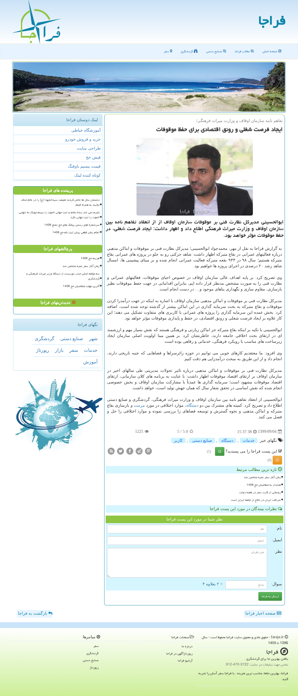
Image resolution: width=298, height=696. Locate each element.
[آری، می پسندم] (219, 451)
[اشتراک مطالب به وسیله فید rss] (111, 451)
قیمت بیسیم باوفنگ (84, 166)
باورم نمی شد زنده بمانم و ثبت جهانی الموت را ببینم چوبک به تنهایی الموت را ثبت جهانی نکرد (59, 214)
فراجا (272, 20)
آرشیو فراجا (185, 660)
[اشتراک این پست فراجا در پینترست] (148, 451)
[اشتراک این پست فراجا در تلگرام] (139, 451)
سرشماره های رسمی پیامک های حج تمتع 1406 (72, 225)
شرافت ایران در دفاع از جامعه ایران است (256, 500)
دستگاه (192, 405)
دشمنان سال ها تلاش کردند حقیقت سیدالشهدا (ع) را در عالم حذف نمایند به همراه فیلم (60, 202)
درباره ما (187, 646)
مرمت (139, 405)
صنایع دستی (214, 51)
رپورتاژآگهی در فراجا (179, 653)
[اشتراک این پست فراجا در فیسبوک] (130, 451)
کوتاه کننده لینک (87, 175)
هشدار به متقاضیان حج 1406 (263, 485)
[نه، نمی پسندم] (277, 460)
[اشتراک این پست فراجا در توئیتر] (120, 451)
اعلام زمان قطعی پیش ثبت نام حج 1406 (76, 232)
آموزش (90, 361)
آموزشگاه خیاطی (86, 130)
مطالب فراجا (243, 51)
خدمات (249, 440)
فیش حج (93, 157)
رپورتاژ (42, 350)
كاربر (178, 440)
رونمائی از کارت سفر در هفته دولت (260, 492)
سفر (167, 51)
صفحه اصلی (270, 51)
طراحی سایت (89, 148)
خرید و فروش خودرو (83, 139)
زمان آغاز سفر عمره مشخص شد (262, 477)
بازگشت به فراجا (33, 613)
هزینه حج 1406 (90, 258)
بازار (59, 350)
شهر (93, 338)
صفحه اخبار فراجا (261, 613)
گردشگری (187, 51)
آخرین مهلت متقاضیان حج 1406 (81, 286)
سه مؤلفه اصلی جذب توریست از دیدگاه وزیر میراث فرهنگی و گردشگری (63, 276)
